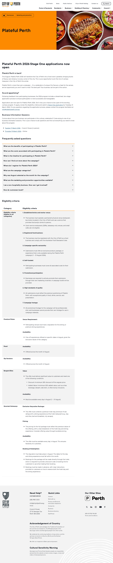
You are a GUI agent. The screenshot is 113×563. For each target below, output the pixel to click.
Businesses (10, 15)
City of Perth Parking (81, 3)
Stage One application (55, 105)
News (58, 3)
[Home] (5, 16)
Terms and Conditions (91, 515)
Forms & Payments (45, 8)
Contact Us (51, 506)
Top (110, 552)
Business (50, 508)
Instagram (96, 507)
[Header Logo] (11, 6)
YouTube (100, 507)
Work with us (51, 499)
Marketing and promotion (24, 15)
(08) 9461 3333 (34, 500)
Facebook (105, 507)
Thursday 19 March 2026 (13, 131)
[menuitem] (45, 8)
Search (107, 3)
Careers (50, 496)
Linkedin (91, 507)
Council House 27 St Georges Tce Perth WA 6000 (36, 512)
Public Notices (67, 3)
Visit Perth (49, 3)
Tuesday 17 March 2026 (12, 128)
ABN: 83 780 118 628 (90, 513)
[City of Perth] (6, 500)
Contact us (95, 3)
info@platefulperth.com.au (11, 109)
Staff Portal (51, 514)
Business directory (53, 511)
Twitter (87, 507)
